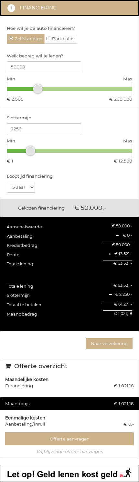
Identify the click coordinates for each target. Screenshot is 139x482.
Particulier (63, 38)
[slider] (38, 89)
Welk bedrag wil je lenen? (35, 55)
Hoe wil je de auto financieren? (41, 28)
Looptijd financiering (30, 176)
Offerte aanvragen (70, 438)
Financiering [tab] (37, 8)
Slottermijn (19, 117)
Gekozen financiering (41, 208)
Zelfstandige (28, 38)
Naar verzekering (109, 343)
